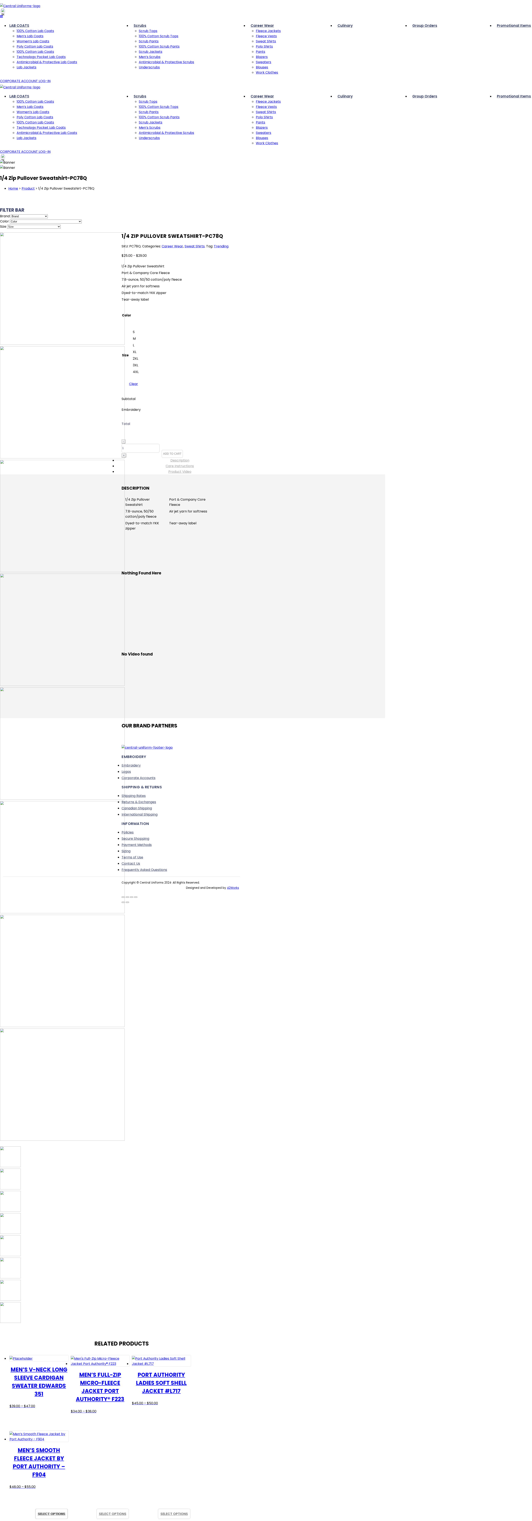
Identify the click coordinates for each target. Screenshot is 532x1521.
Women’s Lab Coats (33, 41)
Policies (128, 832)
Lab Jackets (26, 67)
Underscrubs (149, 67)
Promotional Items (514, 25)
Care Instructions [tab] (180, 466)
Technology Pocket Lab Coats (41, 56)
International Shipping (140, 814)
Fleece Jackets (268, 30)
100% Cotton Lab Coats (35, 30)
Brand (5, 216)
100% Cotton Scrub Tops (158, 36)
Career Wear (262, 25)
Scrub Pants (149, 41)
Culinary (345, 25)
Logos (126, 771)
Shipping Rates (134, 795)
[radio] (134, 332)
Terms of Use (132, 857)
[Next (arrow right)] (127, 902)
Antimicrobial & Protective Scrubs (166, 62)
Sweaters (263, 62)
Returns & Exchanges (139, 802)
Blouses (262, 67)
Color (4, 221)
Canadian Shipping (137, 808)
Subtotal (128, 398)
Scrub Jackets (150, 51)
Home (13, 188)
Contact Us (131, 863)
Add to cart (172, 453)
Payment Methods (137, 844)
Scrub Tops (148, 30)
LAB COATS (19, 25)
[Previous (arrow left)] (123, 902)
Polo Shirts (264, 46)
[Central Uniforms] (20, 6)
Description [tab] (179, 460)
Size (3, 226)
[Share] (131, 897)
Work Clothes (267, 72)
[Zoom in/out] (123, 897)
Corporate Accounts (138, 777)
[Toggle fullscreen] (127, 897)
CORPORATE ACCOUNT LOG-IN (25, 81)
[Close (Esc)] (135, 897)
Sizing (126, 851)
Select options (112, 1513)
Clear (133, 383)
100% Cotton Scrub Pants (159, 46)
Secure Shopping (135, 838)
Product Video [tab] (179, 471)
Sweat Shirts (266, 41)
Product (28, 188)
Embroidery (131, 409)
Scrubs (140, 25)
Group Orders (424, 25)
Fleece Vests (266, 36)
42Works (233, 888)
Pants (260, 51)
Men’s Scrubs (149, 56)
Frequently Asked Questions (144, 869)
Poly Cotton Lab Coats (35, 46)
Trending (221, 246)
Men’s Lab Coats (30, 36)
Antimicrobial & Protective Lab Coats (47, 62)
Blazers (262, 56)
